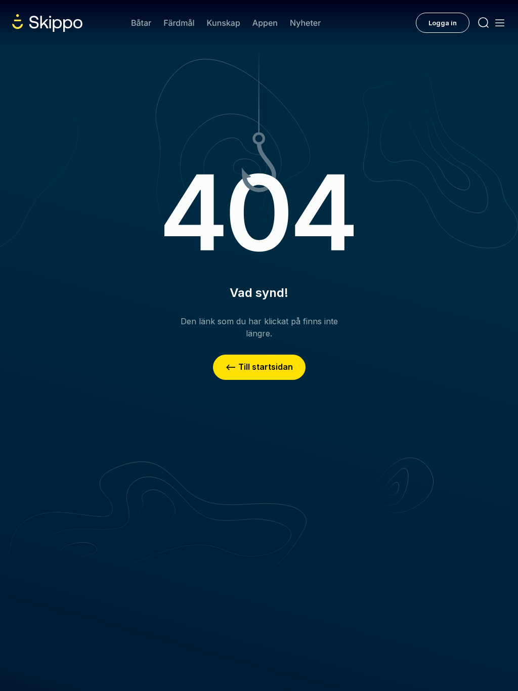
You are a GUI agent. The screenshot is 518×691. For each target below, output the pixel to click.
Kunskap (223, 23)
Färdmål (178, 23)
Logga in (442, 23)
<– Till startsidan (259, 367)
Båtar (141, 23)
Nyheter (305, 23)
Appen (265, 23)
